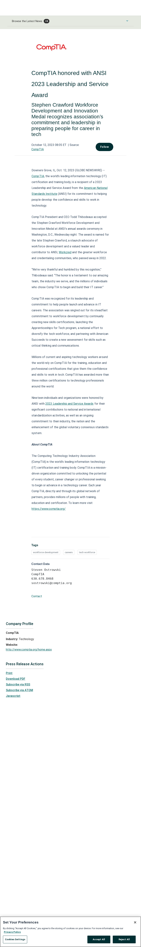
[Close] (135, 922)
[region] (70, 931)
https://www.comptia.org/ (49, 509)
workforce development (45, 552)
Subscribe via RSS (18, 684)
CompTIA (37, 149)
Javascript (13, 696)
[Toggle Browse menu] (127, 21)
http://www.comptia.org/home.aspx (29, 649)
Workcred (65, 252)
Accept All (99, 939)
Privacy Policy (12, 932)
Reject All (124, 939)
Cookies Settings (15, 939)
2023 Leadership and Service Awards (69, 403)
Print (9, 673)
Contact (36, 596)
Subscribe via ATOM (19, 690)
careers (69, 552)
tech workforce (87, 552)
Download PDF (15, 679)
